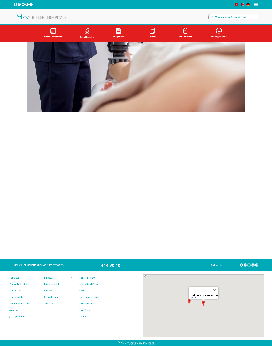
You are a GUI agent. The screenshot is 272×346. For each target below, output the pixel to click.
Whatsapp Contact (219, 37)
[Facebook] (15, 4)
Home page (15, 277)
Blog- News (85, 309)
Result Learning (87, 37)
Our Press (84, 316)
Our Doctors (15, 290)
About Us (14, 309)
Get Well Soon (51, 297)
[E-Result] (72, 277)
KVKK (82, 290)
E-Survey (48, 290)
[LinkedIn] (27, 4)
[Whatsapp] (31, 4)
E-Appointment (51, 284)
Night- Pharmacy (87, 277)
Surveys (152, 37)
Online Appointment (53, 37)
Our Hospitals (16, 297)
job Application (16, 316)
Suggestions (119, 37)
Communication (86, 303)
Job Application (185, 37)
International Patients (20, 303)
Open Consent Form (89, 297)
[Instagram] (19, 4)
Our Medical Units (18, 284)
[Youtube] (23, 4)
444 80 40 (110, 265)
